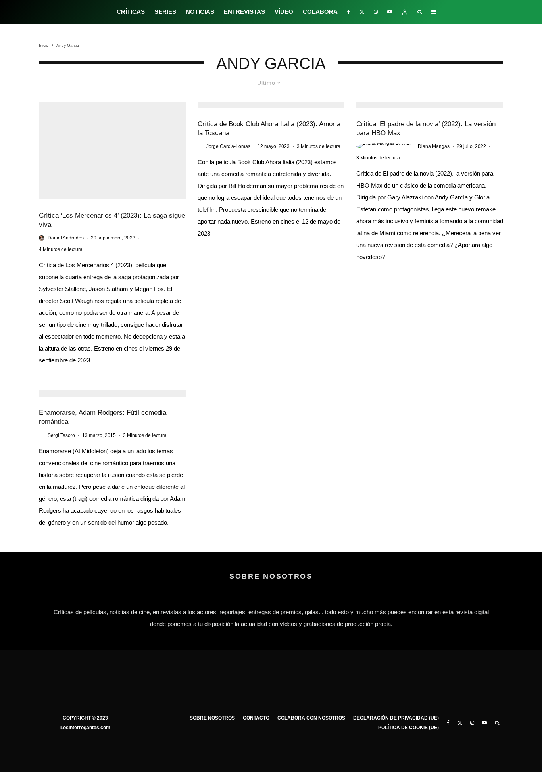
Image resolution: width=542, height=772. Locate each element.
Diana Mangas (434, 146)
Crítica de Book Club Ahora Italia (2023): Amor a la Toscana (269, 128)
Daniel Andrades (66, 238)
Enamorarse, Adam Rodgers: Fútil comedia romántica (102, 417)
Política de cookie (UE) (408, 727)
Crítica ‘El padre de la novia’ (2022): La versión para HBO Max (426, 128)
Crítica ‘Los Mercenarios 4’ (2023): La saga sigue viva (112, 220)
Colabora (320, 11)
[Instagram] (375, 12)
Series (165, 11)
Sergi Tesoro (61, 435)
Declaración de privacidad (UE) (396, 718)
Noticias (200, 11)
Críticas (131, 11)
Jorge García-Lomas (228, 146)
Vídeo (284, 11)
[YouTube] (389, 12)
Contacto (256, 718)
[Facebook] (348, 12)
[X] (362, 12)
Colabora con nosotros (311, 718)
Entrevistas (244, 11)
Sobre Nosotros (212, 718)
